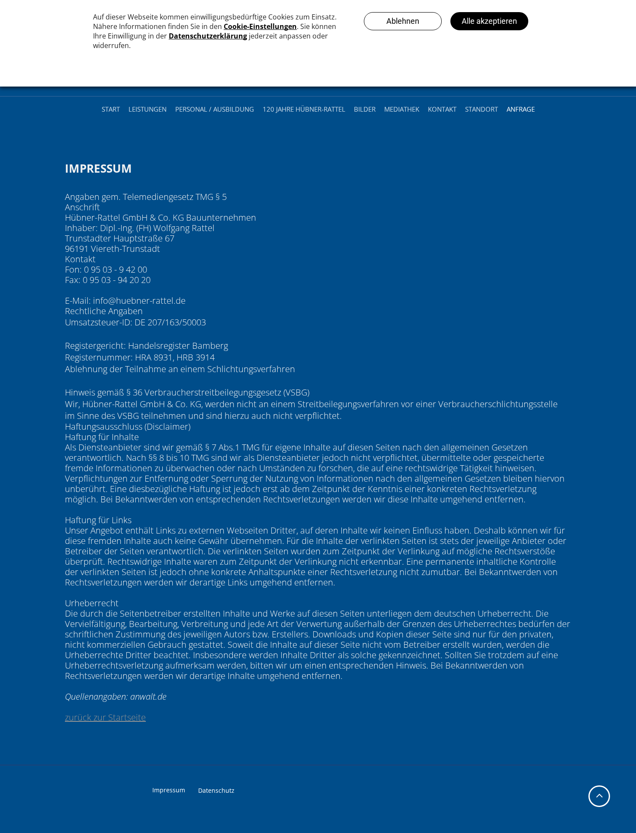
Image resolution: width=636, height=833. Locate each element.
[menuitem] (110, 109)
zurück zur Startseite (105, 717)
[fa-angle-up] (599, 801)
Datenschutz (216, 790)
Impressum (168, 790)
